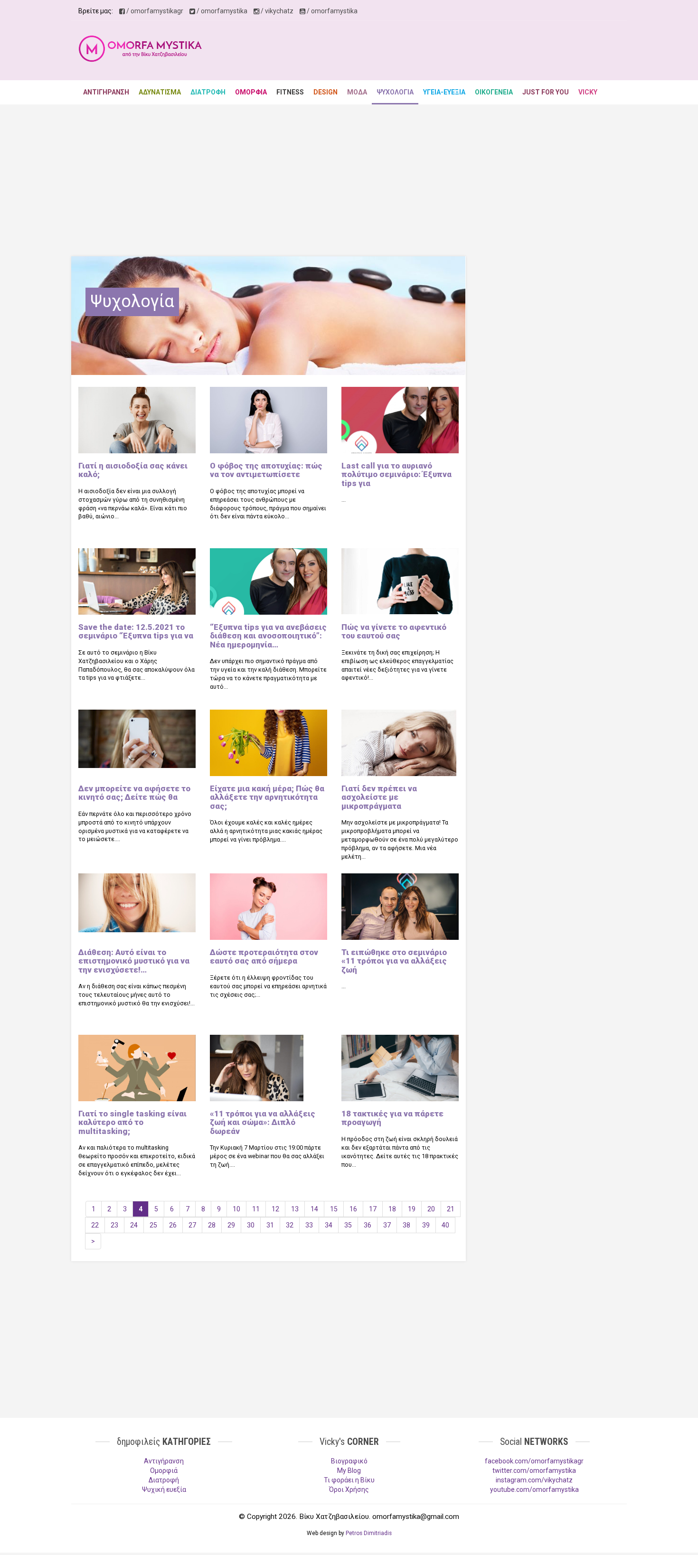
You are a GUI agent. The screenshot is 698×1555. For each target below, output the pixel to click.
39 (426, 1225)
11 (256, 1209)
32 (289, 1225)
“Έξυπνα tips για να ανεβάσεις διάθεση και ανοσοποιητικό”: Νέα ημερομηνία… (268, 635)
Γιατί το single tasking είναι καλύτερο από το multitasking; (132, 1122)
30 (251, 1225)
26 (173, 1225)
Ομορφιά (164, 1470)
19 (411, 1209)
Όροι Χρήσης (349, 1489)
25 (153, 1225)
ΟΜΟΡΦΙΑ (251, 92)
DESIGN (325, 92)
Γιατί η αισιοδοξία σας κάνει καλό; (133, 470)
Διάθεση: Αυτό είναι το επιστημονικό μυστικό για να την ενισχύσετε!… (133, 960)
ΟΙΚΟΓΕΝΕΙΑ (494, 92)
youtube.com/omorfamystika (534, 1489)
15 (334, 1209)
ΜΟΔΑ (357, 92)
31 (270, 1225)
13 (295, 1209)
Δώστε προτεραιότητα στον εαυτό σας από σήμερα (264, 956)
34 (328, 1225)
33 (309, 1225)
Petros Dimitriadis (369, 1533)
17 (373, 1209)
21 (450, 1209)
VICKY (587, 92)
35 (348, 1225)
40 (445, 1225)
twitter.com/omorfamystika (534, 1470)
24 (134, 1225)
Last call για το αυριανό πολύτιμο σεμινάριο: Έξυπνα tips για (396, 474)
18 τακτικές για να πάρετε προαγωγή (392, 1118)
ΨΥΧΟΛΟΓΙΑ (395, 92)
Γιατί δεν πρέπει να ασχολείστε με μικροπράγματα (379, 797)
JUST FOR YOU (545, 92)
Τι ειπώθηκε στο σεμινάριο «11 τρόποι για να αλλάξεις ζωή (394, 960)
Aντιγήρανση (164, 1461)
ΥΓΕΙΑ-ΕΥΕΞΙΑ (444, 92)
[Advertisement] (447, 51)
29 (231, 1225)
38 (406, 1225)
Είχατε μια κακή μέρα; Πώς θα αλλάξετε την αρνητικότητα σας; (267, 797)
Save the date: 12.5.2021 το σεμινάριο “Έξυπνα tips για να (135, 631)
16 (353, 1209)
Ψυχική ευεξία (164, 1489)
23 (114, 1225)
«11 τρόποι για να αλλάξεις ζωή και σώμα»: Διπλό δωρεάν (262, 1122)
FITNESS (290, 92)
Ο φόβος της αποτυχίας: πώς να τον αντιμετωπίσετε (266, 470)
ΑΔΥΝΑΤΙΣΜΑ (160, 92)
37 (387, 1225)
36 (367, 1225)
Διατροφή (164, 1480)
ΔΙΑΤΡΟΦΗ (208, 92)
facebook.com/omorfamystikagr (534, 1461)
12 (275, 1209)
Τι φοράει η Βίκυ (349, 1480)
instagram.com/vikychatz (534, 1480)
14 (314, 1209)
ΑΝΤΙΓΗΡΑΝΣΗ (106, 92)
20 (431, 1209)
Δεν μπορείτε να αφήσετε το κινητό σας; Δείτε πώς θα (134, 793)
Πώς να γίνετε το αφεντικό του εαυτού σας (393, 631)
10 (236, 1209)
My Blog (349, 1470)
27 (192, 1225)
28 (212, 1225)
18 (392, 1209)
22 (95, 1225)
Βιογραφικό (349, 1461)
